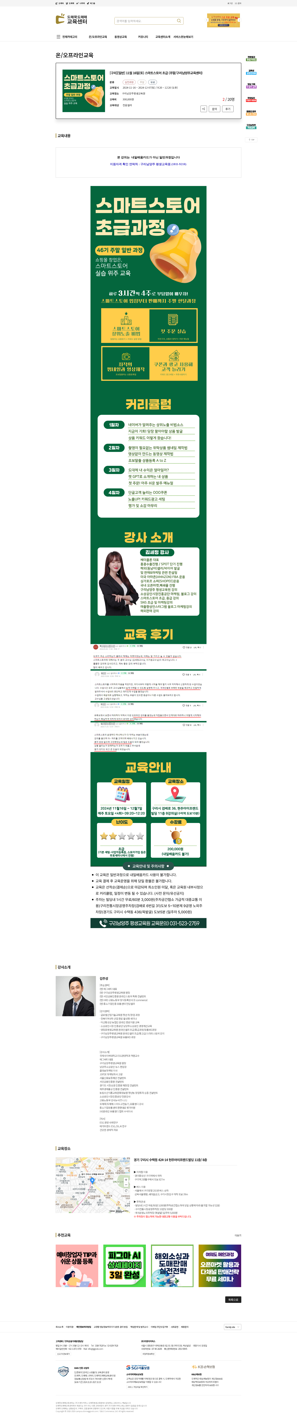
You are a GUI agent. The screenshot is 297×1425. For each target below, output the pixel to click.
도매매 (71, 3)
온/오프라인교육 (98, 37)
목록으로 (233, 1300)
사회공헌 (174, 1326)
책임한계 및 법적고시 (139, 1326)
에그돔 (92, 3)
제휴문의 (184, 1326)
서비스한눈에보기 (183, 37)
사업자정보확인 (148, 1353)
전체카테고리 (69, 37)
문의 (214, 109)
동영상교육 (120, 37)
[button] (239, 20)
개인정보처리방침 (83, 1326)
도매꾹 (61, 3)
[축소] (126, 1184)
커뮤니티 (143, 37)
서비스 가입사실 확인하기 (137, 1387)
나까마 (82, 3)
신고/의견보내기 (63, 1353)
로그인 (230, 3)
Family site (230, 1327)
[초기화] (126, 1190)
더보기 (238, 1235)
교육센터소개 (162, 37)
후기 (227, 109)
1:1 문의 (238, 3)
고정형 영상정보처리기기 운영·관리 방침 (111, 1326)
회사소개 (59, 1326)
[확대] (126, 1179)
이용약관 (69, 1326)
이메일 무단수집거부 (159, 1326)
